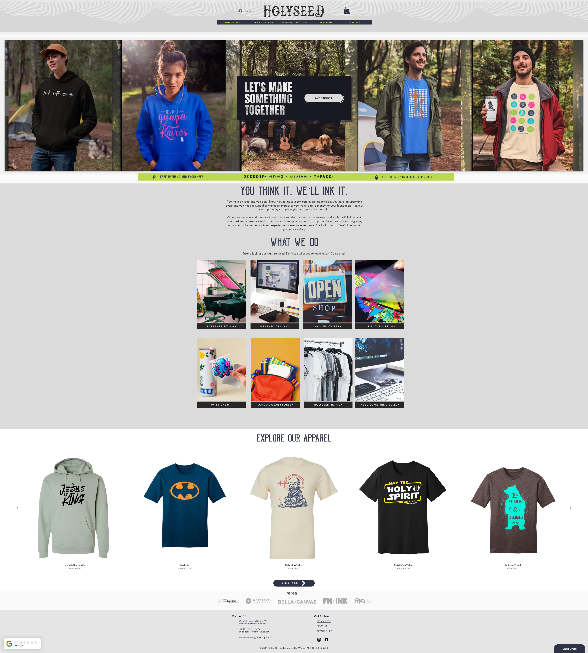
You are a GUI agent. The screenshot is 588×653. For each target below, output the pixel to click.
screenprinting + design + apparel (289, 176)
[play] (576, 43)
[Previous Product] (17, 508)
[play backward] (220, 601)
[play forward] (368, 601)
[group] (294, 514)
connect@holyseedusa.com (257, 631)
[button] (347, 10)
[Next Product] (570, 508)
